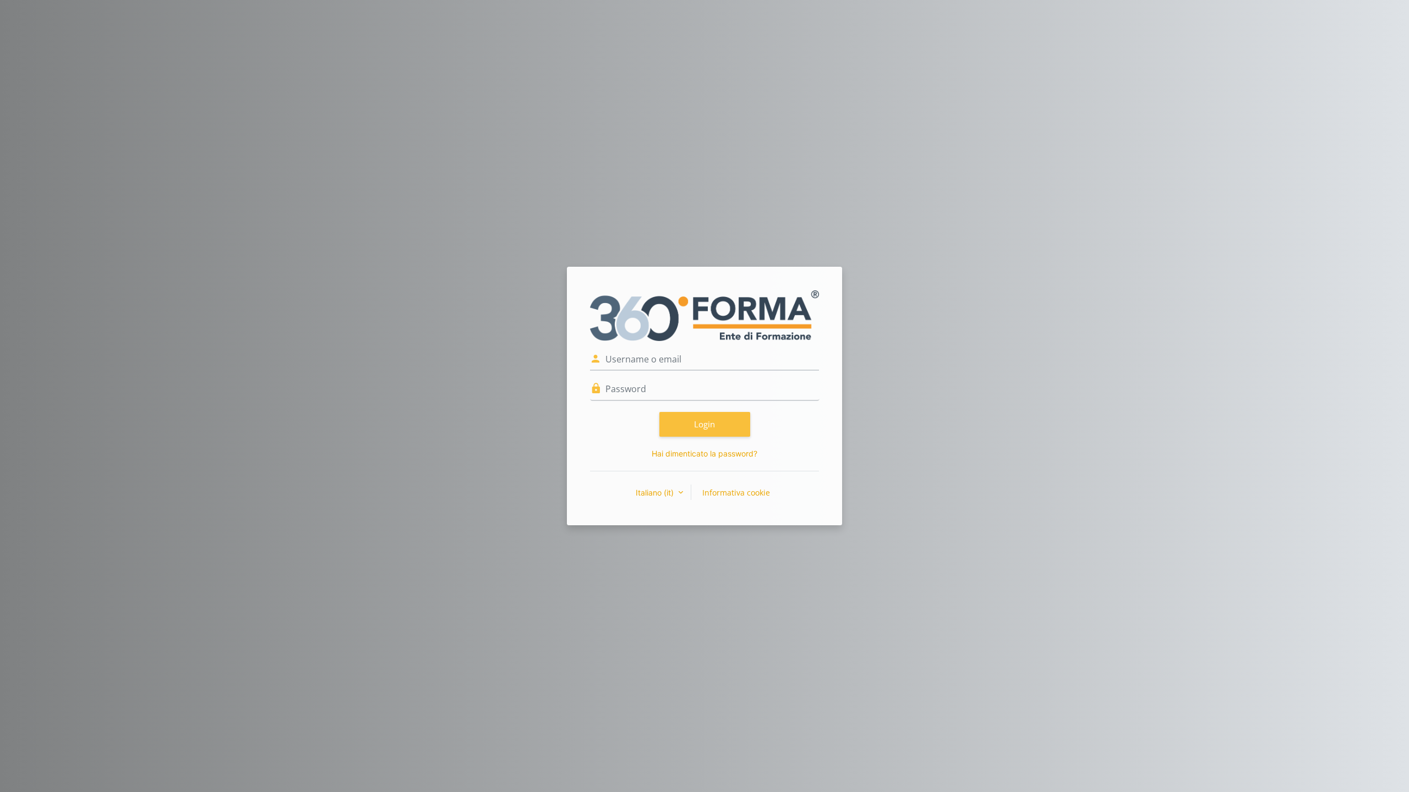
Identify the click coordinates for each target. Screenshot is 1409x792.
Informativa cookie (736, 492)
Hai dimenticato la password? (704, 453)
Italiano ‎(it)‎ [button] (656, 492)
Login (704, 424)
